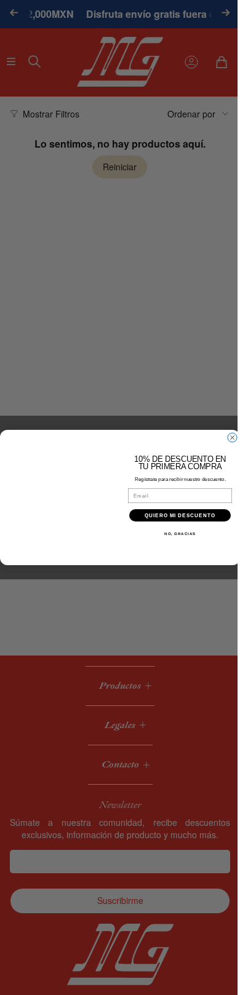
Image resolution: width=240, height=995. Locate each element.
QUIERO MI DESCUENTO (175, 515)
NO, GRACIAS (175, 534)
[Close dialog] (228, 437)
